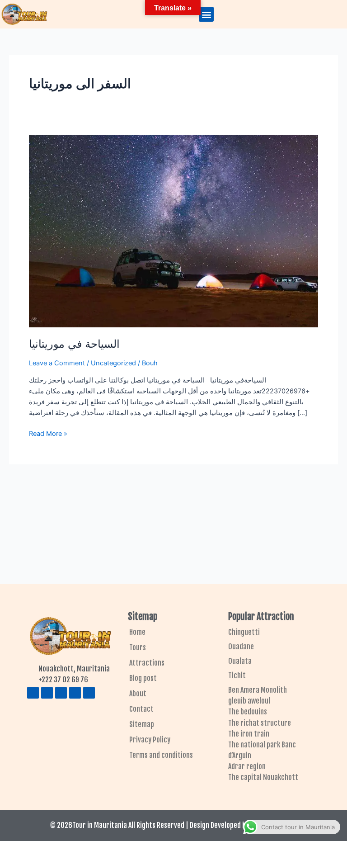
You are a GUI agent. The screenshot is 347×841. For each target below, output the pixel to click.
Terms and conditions (161, 755)
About (137, 693)
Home (137, 632)
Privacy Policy (149, 739)
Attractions (146, 662)
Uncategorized (113, 363)
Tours (137, 647)
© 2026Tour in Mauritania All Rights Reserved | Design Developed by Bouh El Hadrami (173, 825)
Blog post (143, 678)
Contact (141, 708)
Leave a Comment (57, 363)
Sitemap (141, 724)
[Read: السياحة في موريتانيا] (173, 231)
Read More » (48, 433)
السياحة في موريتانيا (74, 343)
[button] (206, 14)
